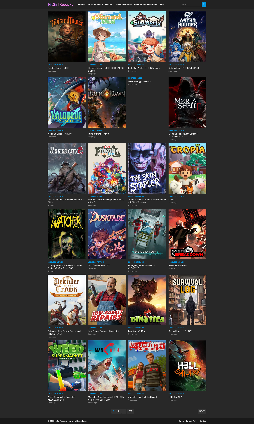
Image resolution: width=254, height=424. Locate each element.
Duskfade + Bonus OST (99, 265)
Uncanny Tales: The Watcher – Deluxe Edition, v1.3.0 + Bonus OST (65, 266)
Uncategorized (135, 78)
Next (202, 411)
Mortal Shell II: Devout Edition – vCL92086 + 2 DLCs (183, 135)
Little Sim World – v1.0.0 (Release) (144, 68)
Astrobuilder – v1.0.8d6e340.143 (184, 68)
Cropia (171, 199)
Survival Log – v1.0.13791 (180, 331)
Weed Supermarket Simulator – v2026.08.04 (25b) (62, 398)
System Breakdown (178, 265)
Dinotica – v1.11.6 (136, 331)
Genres (108, 4)
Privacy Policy (191, 421)
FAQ (162, 4)
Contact (203, 421)
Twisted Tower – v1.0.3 (58, 68)
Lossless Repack (55, 65)
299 (130, 411)
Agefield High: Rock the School (142, 397)
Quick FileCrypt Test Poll (139, 81)
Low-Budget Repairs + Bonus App (103, 331)
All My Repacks (94, 4)
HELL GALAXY (175, 397)
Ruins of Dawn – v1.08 (98, 134)
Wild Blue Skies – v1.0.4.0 (60, 134)
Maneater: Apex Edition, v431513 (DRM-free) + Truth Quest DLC (106, 398)
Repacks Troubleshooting (146, 4)
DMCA (181, 421)
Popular (81, 4)
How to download (124, 4)
